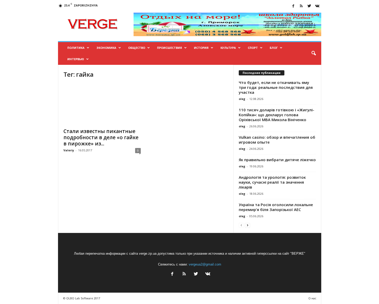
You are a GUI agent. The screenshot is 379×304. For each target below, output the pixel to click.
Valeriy (68, 150)
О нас (312, 298)
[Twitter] (309, 6)
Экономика (106, 48)
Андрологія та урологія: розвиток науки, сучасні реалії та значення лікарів (272, 182)
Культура (228, 48)
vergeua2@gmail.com (205, 264)
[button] (313, 53)
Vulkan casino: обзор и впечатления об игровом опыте (277, 140)
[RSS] (301, 6)
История (201, 48)
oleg (242, 99)
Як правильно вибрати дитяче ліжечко (277, 159)
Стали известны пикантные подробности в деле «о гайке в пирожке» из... (100, 137)
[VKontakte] (317, 6)
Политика (76, 48)
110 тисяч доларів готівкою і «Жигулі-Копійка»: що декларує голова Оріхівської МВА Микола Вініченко (276, 114)
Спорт (253, 48)
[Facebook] (293, 6)
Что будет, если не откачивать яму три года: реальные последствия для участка (276, 87)
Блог (274, 48)
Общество (136, 48)
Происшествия (169, 48)
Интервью (75, 59)
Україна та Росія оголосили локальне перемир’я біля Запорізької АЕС (276, 207)
